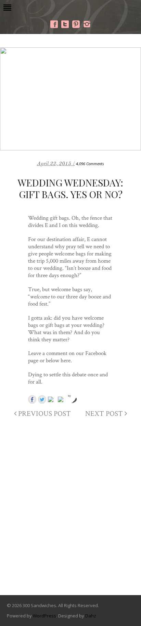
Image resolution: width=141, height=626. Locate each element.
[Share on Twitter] (42, 399)
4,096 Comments (90, 163)
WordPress (44, 616)
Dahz (90, 616)
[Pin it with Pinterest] (52, 401)
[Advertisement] (70, 512)
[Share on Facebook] (32, 399)
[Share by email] (62, 401)
